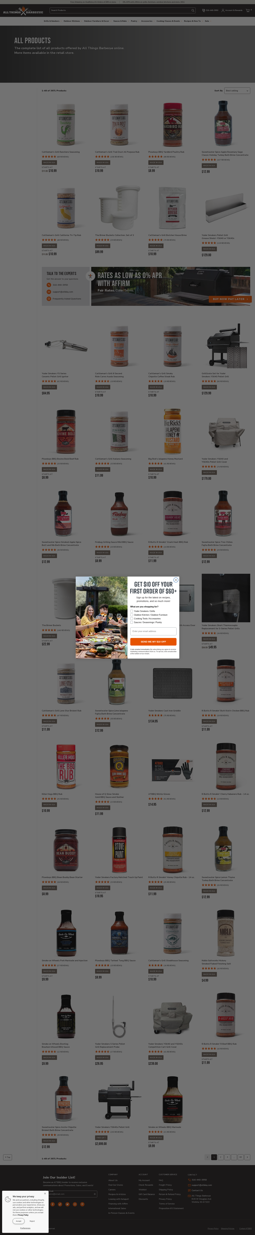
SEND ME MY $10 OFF (153, 641)
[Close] (46, 1193)
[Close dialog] (176, 580)
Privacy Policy (23, 1215)
